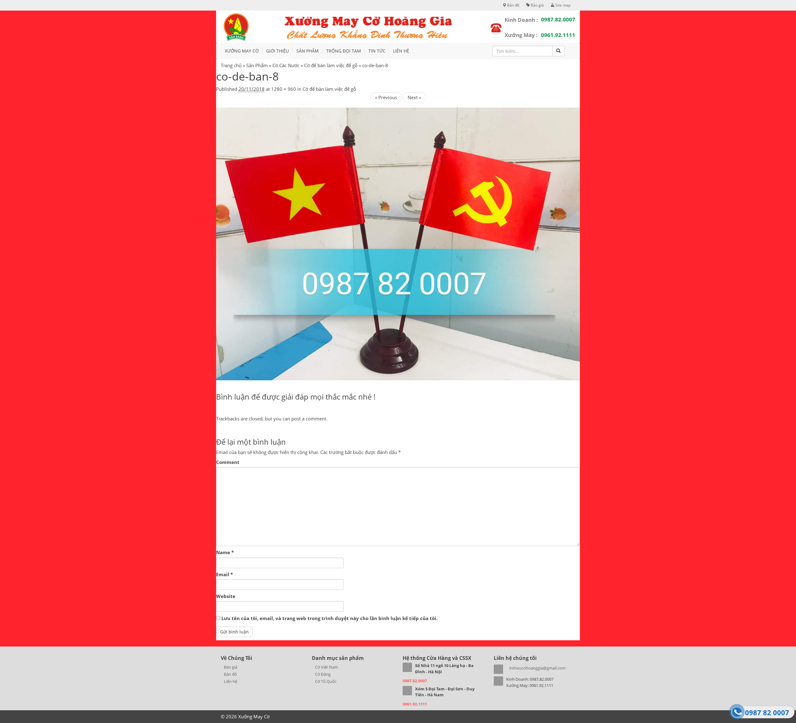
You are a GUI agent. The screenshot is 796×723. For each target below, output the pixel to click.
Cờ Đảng (323, 674)
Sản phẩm (307, 51)
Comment (227, 462)
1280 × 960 (283, 89)
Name (225, 552)
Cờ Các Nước (285, 65)
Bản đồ (512, 5)
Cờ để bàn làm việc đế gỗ (331, 65)
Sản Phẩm (257, 65)
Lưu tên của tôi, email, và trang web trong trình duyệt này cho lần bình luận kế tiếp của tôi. (329, 618)
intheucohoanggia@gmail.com (537, 668)
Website (225, 596)
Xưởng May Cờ (242, 51)
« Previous (386, 97)
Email (224, 574)
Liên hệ (401, 51)
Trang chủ (231, 65)
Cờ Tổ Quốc (325, 681)
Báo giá (537, 5)
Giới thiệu (277, 51)
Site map (562, 5)
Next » (414, 97)
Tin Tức (377, 51)
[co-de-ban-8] (398, 243)
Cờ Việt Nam (326, 667)
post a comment (308, 418)
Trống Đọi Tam (343, 51)
